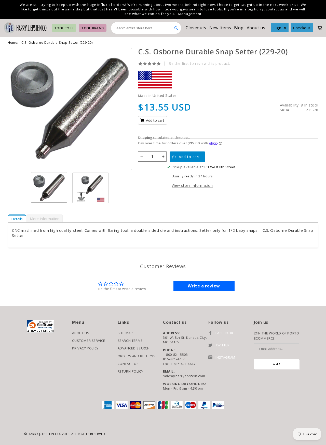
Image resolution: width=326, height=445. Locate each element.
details (17, 219)
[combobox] (141, 28)
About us (256, 27)
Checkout (301, 27)
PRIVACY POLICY (85, 348)
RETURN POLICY (130, 371)
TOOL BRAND (92, 28)
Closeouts (196, 27)
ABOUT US (80, 333)
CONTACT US (128, 363)
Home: (13, 42)
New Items (220, 27)
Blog (238, 27)
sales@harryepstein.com (184, 376)
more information (44, 218)
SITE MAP (125, 333)
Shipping (145, 137)
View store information (192, 185)
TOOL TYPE (64, 28)
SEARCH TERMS (130, 340)
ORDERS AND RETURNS (137, 356)
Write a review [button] (204, 286)
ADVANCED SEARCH (134, 348)
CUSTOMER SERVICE (88, 340)
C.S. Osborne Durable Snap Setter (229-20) (57, 42)
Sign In (280, 27)
